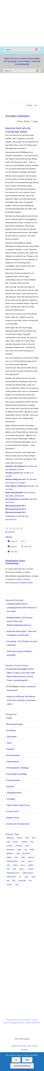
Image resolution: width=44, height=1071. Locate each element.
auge (8, 842)
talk (8, 881)
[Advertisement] (22, 23)
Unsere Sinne (12, 811)
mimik (23, 861)
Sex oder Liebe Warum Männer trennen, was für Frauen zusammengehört (21, 676)
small (33, 877)
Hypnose (10, 749)
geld (18, 853)
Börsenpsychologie (15, 724)
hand (16, 857)
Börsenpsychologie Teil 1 (15, 506)
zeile (16, 885)
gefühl (32, 849)
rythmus (22, 869)
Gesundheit (11, 737)
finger (19, 849)
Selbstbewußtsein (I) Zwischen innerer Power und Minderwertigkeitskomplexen (20, 621)
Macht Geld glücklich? (14, 492)
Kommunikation (13, 755)
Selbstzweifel (11, 877)
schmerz (31, 869)
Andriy (9, 697)
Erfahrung (18, 846)
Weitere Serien (13, 818)
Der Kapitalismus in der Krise (17, 499)
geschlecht (26, 853)
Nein (27, 1060)
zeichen (9, 885)
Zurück (29, 105)
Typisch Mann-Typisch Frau (18, 805)
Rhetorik (10, 787)
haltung (9, 857)
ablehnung (10, 838)
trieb (13, 881)
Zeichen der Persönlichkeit (18, 824)
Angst (9, 718)
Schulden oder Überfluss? (16, 466)
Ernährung (11, 730)
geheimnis (10, 853)
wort (30, 881)
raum (14, 869)
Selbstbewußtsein (14, 793)
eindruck (9, 846)
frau (25, 849)
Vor (35, 105)
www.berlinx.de (11, 519)
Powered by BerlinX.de (32, 1023)
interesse (31, 857)
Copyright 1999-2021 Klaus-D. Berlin (18, 1020)
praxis (23, 865)
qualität (30, 865)
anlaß (27, 838)
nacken (30, 861)
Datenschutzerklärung (22, 1066)
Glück (9, 743)
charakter (24, 842)
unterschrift (22, 881)
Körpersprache (13, 762)
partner (15, 865)
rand (8, 869)
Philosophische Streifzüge (18, 768)
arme (33, 838)
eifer (31, 842)
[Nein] (41, 1061)
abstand (19, 838)
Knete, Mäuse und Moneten (16, 486)
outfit (8, 865)
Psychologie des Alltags (17, 774)
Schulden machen (12, 473)
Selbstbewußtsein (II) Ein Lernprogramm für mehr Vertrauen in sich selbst (22, 607)
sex (20, 877)
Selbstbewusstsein (13, 873)
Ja (16, 1060)
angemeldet (17, 569)
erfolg (27, 846)
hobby (23, 857)
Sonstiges (11, 799)
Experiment (10, 849)
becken (15, 842)
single (26, 877)
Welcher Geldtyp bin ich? (15, 479)
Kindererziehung (12, 861)
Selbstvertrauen (28, 873)
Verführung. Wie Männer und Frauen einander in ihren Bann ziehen (21, 700)
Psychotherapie (13, 780)
